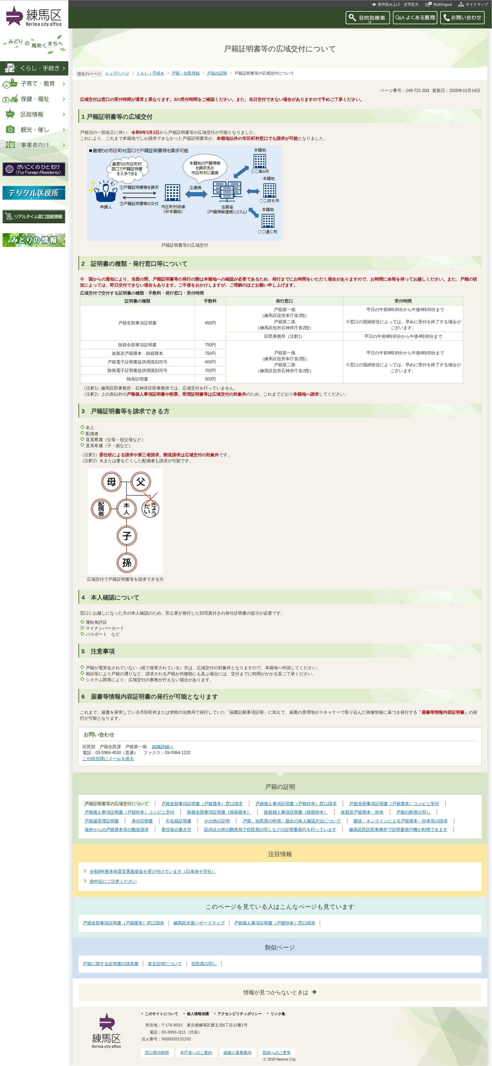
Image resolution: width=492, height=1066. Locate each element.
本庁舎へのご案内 (196, 1052)
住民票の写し (204, 963)
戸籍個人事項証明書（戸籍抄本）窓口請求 (274, 922)
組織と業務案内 (237, 1052)
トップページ (117, 73)
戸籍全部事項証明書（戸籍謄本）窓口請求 (123, 922)
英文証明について (165, 963)
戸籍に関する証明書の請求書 (110, 963)
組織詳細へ (162, 746)
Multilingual (442, 4)
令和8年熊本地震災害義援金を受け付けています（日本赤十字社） (153, 871)
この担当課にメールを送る (108, 758)
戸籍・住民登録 (186, 73)
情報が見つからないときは (275, 992)
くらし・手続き (150, 73)
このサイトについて (161, 1014)
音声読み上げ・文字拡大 (398, 4)
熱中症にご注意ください (113, 881)
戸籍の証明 (217, 73)
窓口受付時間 (157, 1052)
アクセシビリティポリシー (240, 1014)
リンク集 (277, 1014)
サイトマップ (477, 4)
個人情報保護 (198, 1014)
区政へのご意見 (277, 1052)
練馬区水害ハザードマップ (199, 922)
